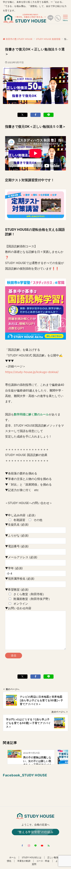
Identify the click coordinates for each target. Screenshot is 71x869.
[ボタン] (50, 19)
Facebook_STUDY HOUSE (25, 775)
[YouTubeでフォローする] (42, 846)
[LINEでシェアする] (49, 115)
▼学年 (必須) (14, 568)
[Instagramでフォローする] (29, 846)
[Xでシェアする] (22, 115)
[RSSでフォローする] (49, 846)
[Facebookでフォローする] (22, 846)
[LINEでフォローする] (35, 846)
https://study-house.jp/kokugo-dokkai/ (32, 372)
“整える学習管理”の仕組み (35, 832)
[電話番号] (58, 18)
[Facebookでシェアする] (35, 115)
